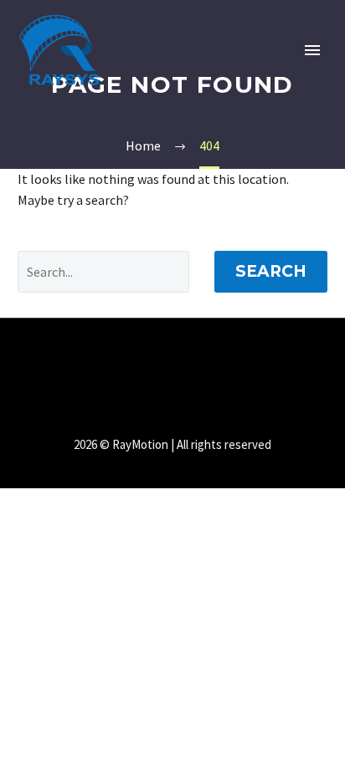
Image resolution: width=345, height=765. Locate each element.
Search (270, 271)
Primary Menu (312, 50)
